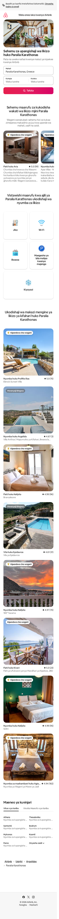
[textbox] (16, 82)
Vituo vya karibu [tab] (11, 808)
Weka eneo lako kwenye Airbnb (35, 15)
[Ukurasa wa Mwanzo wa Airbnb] (5, 15)
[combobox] (28, 71)
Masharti (34, 905)
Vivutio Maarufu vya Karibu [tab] (36, 808)
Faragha (23, 905)
